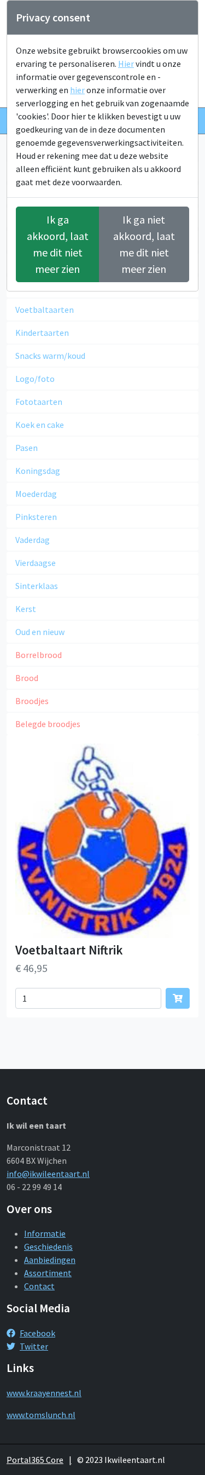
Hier (126, 63)
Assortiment (48, 1272)
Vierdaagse (35, 562)
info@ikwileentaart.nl (48, 1173)
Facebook (37, 1333)
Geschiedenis (48, 1246)
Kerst (25, 608)
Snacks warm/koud (50, 355)
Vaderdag (32, 539)
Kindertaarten (42, 332)
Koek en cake (39, 424)
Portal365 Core (35, 1459)
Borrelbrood (38, 654)
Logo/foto (35, 378)
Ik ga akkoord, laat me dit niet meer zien (58, 244)
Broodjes (32, 700)
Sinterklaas (36, 585)
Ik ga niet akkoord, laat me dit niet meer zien (144, 244)
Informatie (45, 1233)
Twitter (34, 1346)
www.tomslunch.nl (41, 1414)
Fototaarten (38, 401)
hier (77, 89)
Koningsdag (37, 470)
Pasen (26, 447)
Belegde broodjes (47, 723)
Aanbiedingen (49, 1259)
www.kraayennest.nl (44, 1392)
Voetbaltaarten (44, 309)
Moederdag (36, 493)
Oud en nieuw (40, 631)
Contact (39, 1285)
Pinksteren (36, 516)
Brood (26, 677)
